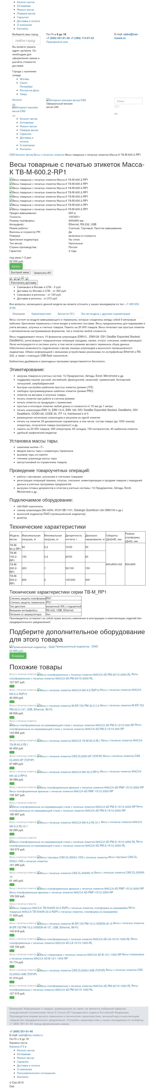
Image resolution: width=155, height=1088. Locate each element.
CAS (12, 154)
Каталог (17, 99)
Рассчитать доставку (23, 282)
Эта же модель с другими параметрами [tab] (105, 313)
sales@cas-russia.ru (31, 1035)
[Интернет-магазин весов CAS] (26, 109)
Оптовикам (24, 6)
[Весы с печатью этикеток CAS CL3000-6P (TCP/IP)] (70, 756)
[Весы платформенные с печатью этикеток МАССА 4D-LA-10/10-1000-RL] (84, 938)
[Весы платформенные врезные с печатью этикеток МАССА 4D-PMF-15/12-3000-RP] (90, 888)
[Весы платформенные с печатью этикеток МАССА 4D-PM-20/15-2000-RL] (84, 674)
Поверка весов (26, 13)
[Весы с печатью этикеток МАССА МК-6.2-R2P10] (68, 690)
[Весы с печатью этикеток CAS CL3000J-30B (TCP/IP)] (71, 970)
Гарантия (23, 17)
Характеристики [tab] (41, 313)
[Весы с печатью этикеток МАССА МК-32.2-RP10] (68, 771)
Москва (24, 79)
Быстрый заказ (20, 272)
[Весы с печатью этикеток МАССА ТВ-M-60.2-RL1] (69, 740)
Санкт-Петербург (26, 84)
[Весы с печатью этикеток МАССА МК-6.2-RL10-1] (69, 822)
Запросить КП (42, 273)
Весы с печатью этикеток (49, 154)
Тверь (23, 94)
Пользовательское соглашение (36, 1073)
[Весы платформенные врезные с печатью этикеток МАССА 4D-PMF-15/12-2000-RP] (90, 787)
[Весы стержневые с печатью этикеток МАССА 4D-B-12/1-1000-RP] (79, 954)
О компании (24, 25)
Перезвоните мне (57, 42)
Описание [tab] (18, 313)
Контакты (22, 28)
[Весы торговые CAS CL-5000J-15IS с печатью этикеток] (72, 857)
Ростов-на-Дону (29, 90)
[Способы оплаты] (19, 278)
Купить (16, 266)
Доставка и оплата (28, 21)
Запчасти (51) (65, 313)
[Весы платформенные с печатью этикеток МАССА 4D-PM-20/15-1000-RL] (84, 985)
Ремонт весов (25, 9)
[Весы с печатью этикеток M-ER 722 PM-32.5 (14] (68, 705)
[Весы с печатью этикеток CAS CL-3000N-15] (65, 872)
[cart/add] (11, 686)
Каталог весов (25, 2)
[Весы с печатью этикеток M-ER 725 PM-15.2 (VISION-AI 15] (75, 923)
